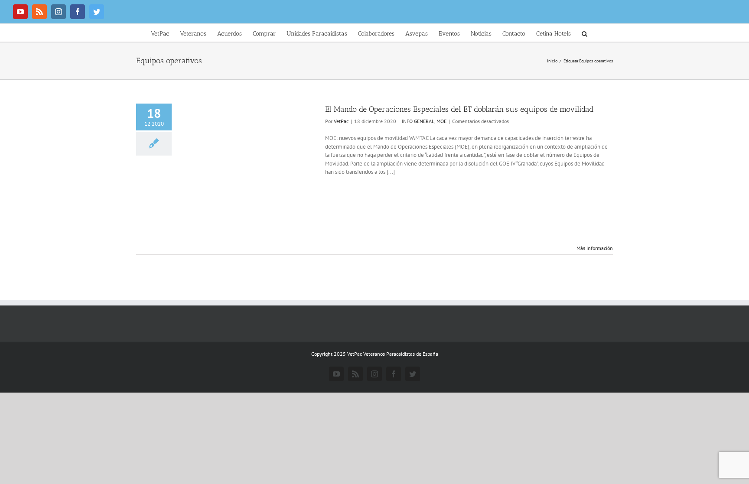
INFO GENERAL (418, 121)
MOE (441, 121)
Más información (594, 248)
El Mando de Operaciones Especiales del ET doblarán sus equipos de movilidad (459, 109)
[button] (584, 33)
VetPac (341, 121)
